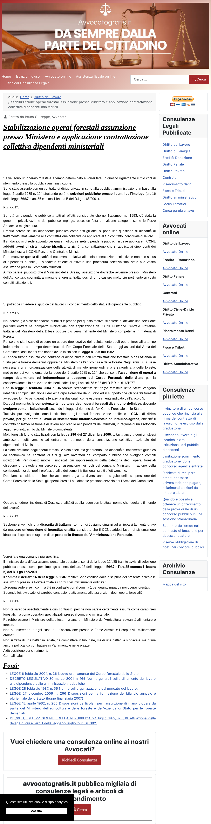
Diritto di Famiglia (176, 151)
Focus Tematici (174, 204)
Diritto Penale (173, 164)
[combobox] (159, 79)
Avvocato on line (58, 76)
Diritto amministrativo (180, 197)
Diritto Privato (174, 171)
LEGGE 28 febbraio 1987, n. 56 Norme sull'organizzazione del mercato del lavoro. (74, 688)
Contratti (170, 177)
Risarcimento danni (177, 184)
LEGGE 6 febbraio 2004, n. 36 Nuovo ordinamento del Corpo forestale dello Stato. (74, 673)
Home (6, 76)
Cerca (201, 79)
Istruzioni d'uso (28, 76)
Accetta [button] (36, 810)
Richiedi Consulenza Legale (28, 83)
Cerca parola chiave (178, 210)
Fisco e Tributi (174, 191)
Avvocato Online (175, 251)
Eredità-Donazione (177, 158)
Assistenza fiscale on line (95, 76)
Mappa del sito (174, 584)
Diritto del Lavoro (176, 144)
